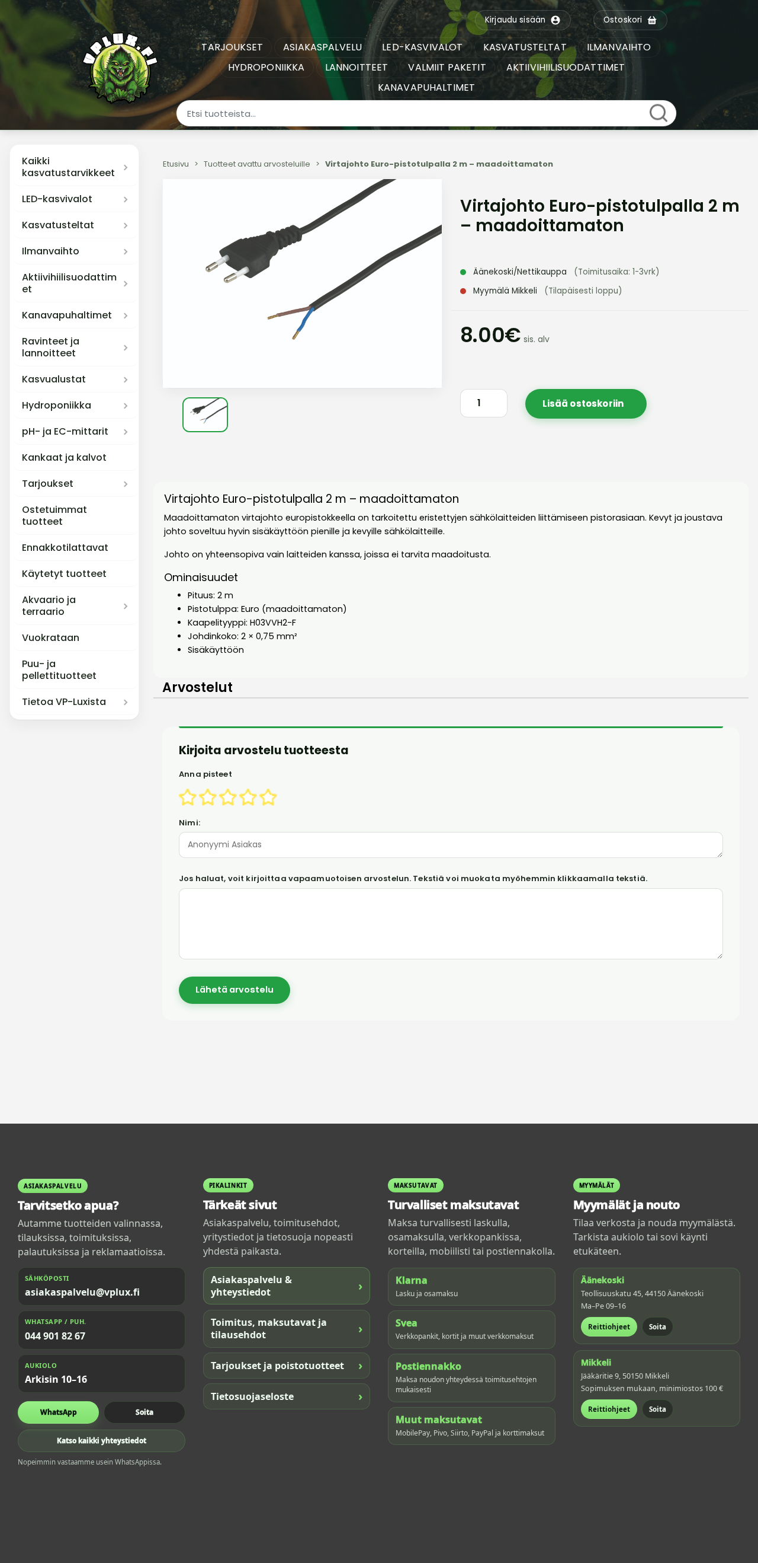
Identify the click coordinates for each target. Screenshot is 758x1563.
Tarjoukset (47, 484)
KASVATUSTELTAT (525, 47)
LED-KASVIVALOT (422, 47)
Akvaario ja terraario (49, 606)
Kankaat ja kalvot (64, 458)
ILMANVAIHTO (619, 47)
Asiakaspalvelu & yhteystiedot (287, 1286)
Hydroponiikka (56, 406)
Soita (144, 1412)
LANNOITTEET (356, 67)
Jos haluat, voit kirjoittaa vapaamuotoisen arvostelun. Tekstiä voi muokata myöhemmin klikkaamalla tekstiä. (413, 878)
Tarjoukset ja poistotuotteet (287, 1365)
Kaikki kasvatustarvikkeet (68, 167)
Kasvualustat (54, 379)
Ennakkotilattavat (65, 548)
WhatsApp (58, 1412)
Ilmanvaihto (50, 251)
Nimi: (189, 822)
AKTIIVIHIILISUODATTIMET (565, 67)
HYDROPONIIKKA (266, 67)
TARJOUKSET (232, 47)
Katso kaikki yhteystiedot (101, 1441)
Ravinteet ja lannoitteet (50, 347)
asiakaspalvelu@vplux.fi (82, 1292)
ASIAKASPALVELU (322, 47)
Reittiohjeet (609, 1326)
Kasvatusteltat (58, 225)
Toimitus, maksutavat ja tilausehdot (287, 1328)
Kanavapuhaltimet (67, 315)
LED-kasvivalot (57, 199)
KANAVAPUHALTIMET (427, 87)
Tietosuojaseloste (287, 1396)
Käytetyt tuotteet (64, 574)
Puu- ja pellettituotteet (59, 670)
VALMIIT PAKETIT (447, 67)
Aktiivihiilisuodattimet (69, 283)
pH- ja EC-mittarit (65, 432)
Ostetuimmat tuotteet (54, 516)
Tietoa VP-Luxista (64, 702)
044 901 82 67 (55, 1335)
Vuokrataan (50, 638)
